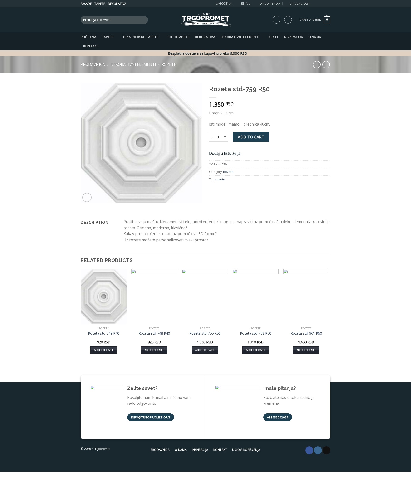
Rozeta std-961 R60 (306, 333)
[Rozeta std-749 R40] (104, 296)
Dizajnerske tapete (141, 37)
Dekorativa (205, 37)
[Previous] (80, 315)
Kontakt (91, 46)
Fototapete (179, 37)
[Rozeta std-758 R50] (256, 296)
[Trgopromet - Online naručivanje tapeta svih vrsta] (205, 20)
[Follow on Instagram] (319, 3)
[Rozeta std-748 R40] (154, 296)
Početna (88, 37)
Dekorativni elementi (239, 37)
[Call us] (328, 3)
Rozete (168, 64)
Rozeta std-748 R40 (154, 333)
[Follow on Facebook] (314, 3)
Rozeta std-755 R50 (204, 333)
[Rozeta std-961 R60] (306, 296)
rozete (220, 179)
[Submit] (143, 20)
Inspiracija (293, 37)
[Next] (329, 315)
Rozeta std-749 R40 (103, 333)
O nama (314, 37)
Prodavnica (93, 64)
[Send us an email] (323, 3)
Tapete (108, 37)
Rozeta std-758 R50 (255, 333)
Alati (273, 37)
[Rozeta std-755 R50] (205, 296)
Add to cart (251, 137)
